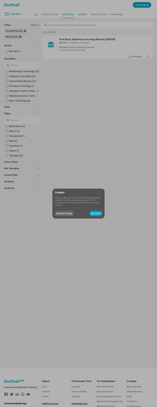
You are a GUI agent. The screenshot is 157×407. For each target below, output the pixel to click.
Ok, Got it (96, 213)
